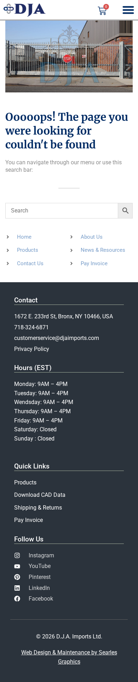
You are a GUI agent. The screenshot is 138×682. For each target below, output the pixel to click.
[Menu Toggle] (128, 10)
